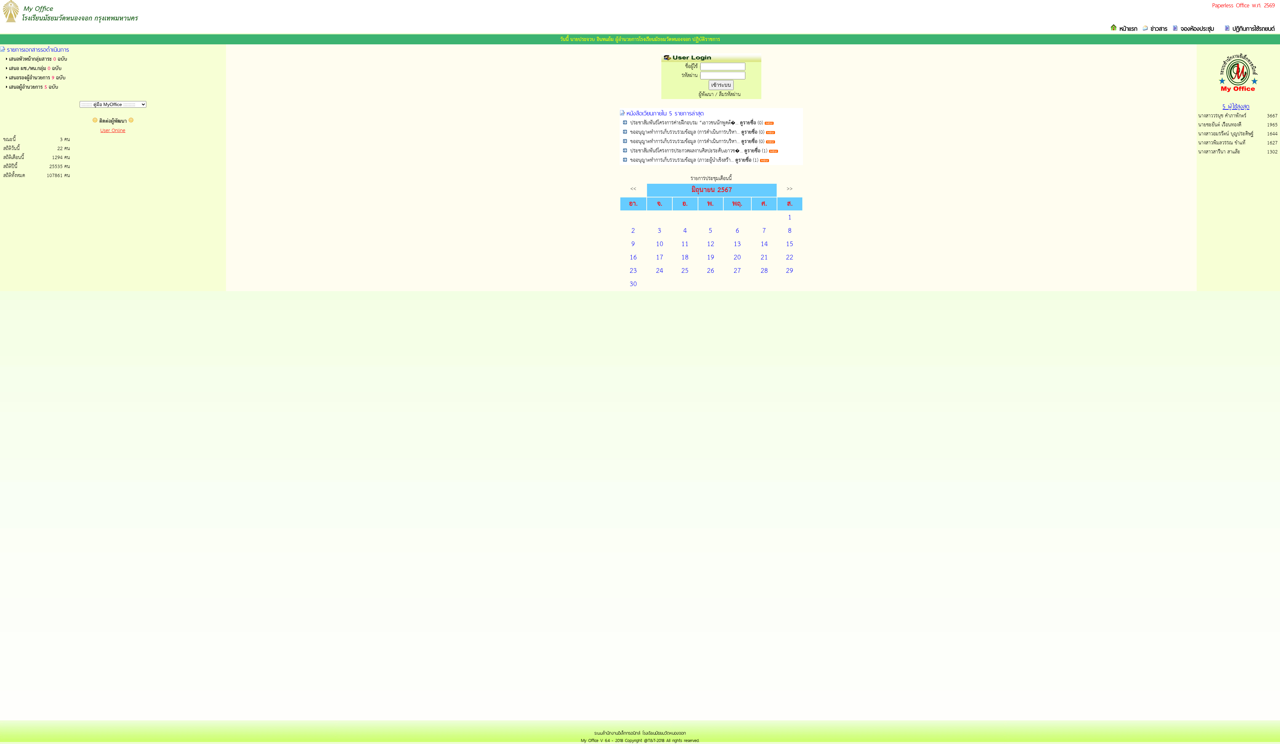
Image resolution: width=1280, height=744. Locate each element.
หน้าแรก (1127, 28)
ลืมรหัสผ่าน (730, 94)
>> (790, 188)
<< (633, 188)
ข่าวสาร (1157, 28)
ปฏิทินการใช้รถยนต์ (1252, 28)
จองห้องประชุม (1196, 28)
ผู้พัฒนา (706, 94)
